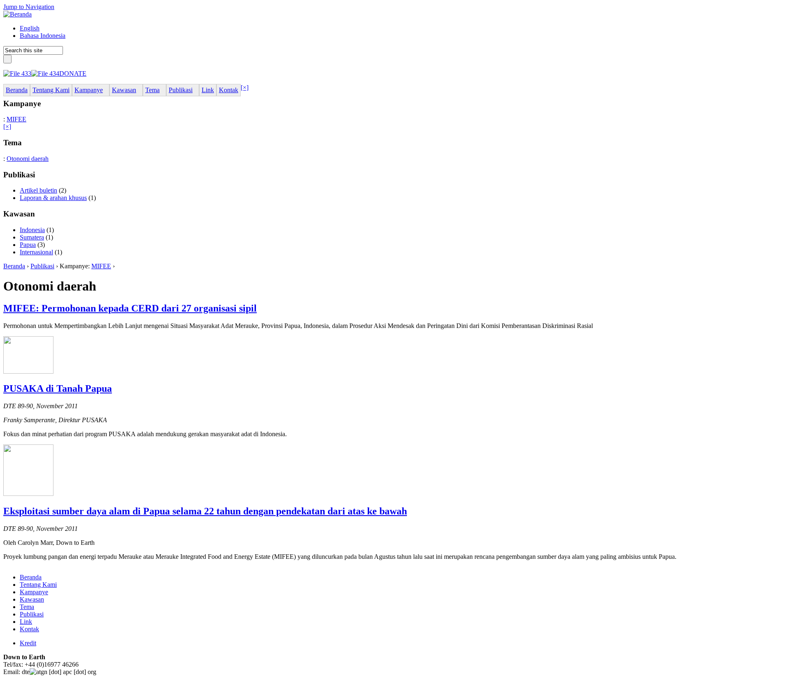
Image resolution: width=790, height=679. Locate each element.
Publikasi (42, 266)
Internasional (36, 252)
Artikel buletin (38, 190)
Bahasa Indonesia (42, 35)
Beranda (14, 266)
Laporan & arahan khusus (53, 197)
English (30, 28)
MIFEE (16, 119)
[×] (245, 87)
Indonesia (32, 229)
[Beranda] (17, 14)
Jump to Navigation (28, 6)
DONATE (72, 73)
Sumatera (32, 237)
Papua (28, 244)
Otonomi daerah (28, 158)
